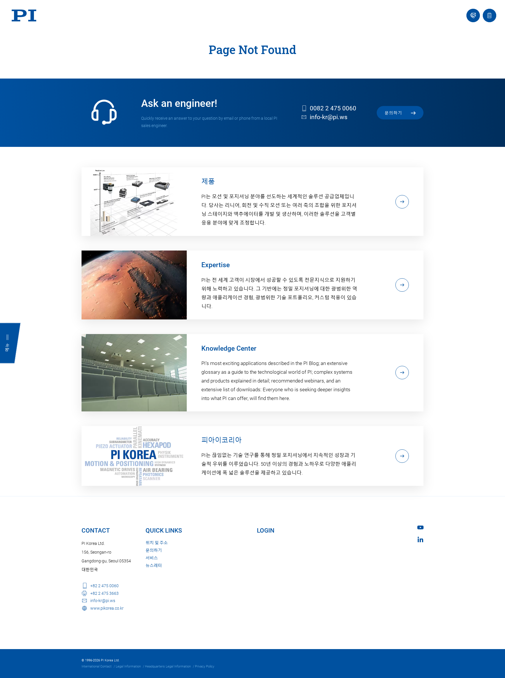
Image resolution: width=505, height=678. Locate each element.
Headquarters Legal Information (168, 666)
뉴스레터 (154, 565)
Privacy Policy (204, 666)
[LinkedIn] (420, 539)
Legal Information (128, 666)
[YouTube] (420, 527)
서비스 (152, 558)
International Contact (97, 666)
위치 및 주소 (157, 542)
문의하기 (154, 550)
